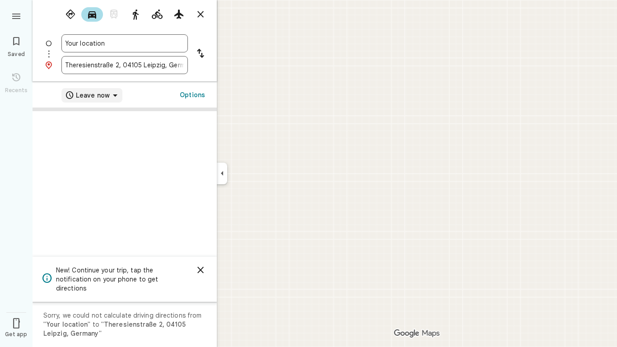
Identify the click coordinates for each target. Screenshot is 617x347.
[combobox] (124, 43)
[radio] (70, 14)
